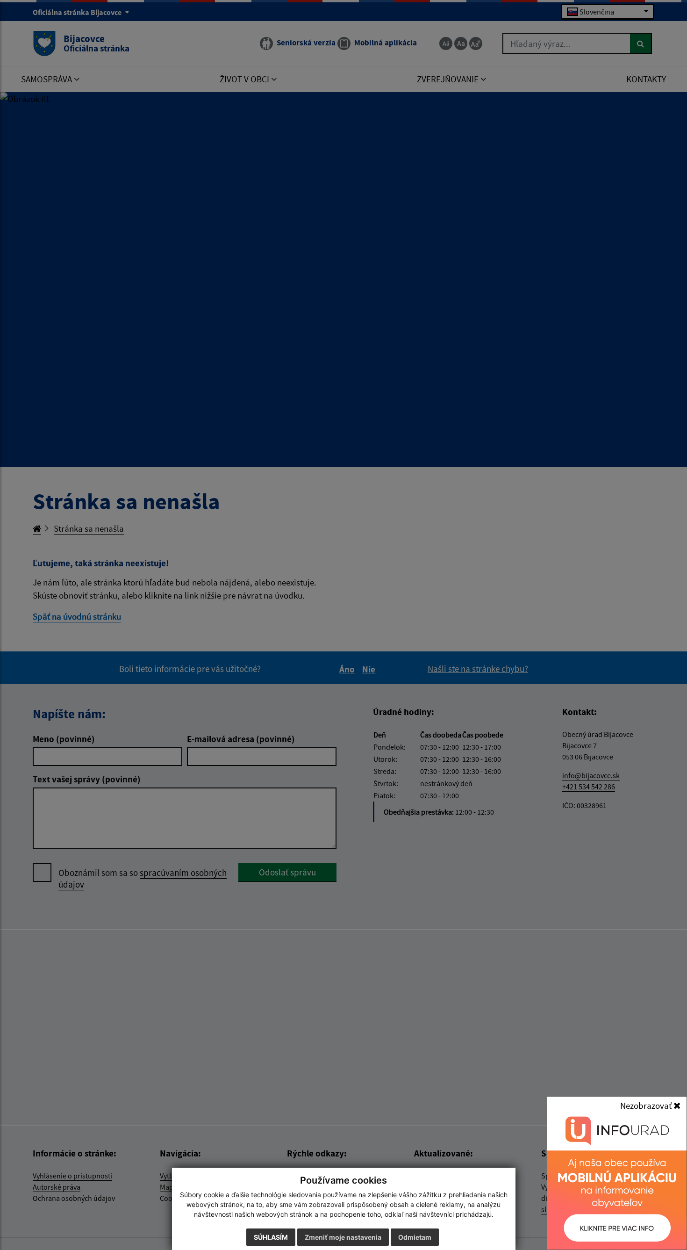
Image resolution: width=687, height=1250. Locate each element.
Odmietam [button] (414, 1237)
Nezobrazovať (646, 1105)
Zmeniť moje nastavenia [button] (343, 1237)
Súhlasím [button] (271, 1237)
